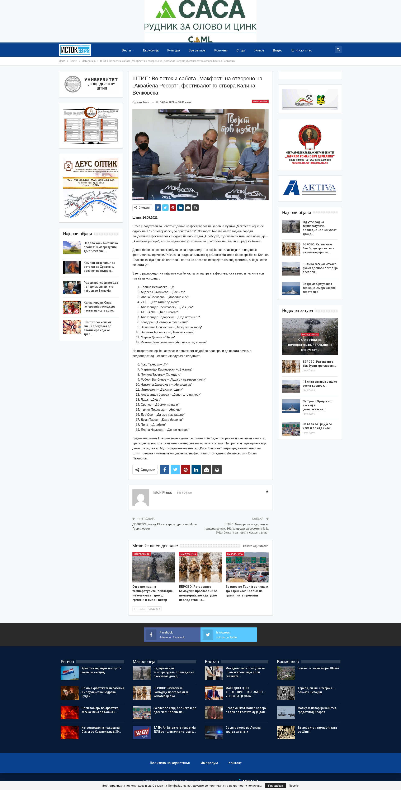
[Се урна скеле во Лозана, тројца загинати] (214, 732)
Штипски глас (301, 50)
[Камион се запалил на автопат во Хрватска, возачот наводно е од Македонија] (72, 267)
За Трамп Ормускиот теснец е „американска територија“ (319, 288)
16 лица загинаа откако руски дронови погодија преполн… (320, 268)
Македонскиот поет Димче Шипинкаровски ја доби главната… (245, 672)
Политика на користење (170, 763)
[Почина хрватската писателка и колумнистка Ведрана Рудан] (70, 693)
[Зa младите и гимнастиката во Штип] (286, 732)
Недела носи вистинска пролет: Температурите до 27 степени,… (101, 247)
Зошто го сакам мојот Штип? (318, 668)
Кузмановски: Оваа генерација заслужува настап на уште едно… (99, 306)
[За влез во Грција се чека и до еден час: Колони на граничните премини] (247, 567)
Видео (277, 50)
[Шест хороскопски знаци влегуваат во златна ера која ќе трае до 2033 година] (72, 327)
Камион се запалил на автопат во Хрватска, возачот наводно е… (99, 266)
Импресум (209, 763)
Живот (259, 50)
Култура (173, 50)
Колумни (220, 50)
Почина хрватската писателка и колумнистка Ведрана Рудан (102, 692)
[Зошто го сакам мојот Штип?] (286, 673)
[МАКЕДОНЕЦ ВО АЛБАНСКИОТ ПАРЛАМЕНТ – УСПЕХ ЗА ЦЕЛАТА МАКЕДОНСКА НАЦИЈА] (214, 693)
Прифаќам (275, 785)
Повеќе (294, 785)
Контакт (235, 763)
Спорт (241, 50)
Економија (151, 50)
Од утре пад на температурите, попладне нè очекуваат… (310, 345)
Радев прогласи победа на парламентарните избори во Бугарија (101, 286)
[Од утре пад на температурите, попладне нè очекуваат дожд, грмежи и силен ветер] (153, 567)
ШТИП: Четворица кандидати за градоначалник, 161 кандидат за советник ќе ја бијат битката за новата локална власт (236, 528)
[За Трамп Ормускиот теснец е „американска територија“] (291, 288)
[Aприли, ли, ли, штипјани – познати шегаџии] (286, 693)
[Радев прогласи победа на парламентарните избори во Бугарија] (72, 287)
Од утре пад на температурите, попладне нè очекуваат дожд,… (174, 672)
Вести (126, 50)
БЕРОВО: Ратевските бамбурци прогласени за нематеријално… (318, 248)
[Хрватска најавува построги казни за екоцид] (70, 673)
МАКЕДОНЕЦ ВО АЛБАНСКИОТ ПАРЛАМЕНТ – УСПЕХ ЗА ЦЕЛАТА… (246, 692)
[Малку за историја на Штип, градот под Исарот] (286, 712)
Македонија (260, 101)
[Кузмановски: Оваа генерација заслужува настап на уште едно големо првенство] (72, 307)
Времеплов (197, 50)
